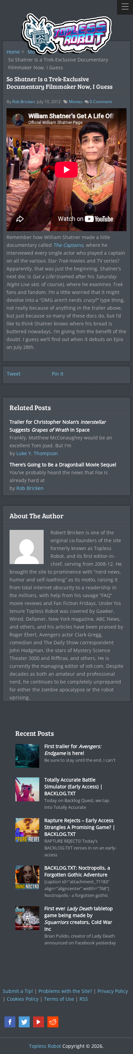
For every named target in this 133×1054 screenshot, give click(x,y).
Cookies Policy (23, 999)
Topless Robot (45, 1046)
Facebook (9, 1021)
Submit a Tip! (18, 991)
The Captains (68, 245)
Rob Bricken (23, 101)
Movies (76, 101)
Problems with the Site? (65, 991)
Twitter (24, 1021)
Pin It (57, 373)
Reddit (52, 1021)
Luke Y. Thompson (37, 453)
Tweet (13, 373)
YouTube (38, 1021)
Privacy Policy (113, 991)
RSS (83, 999)
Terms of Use (59, 999)
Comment (101, 101)
